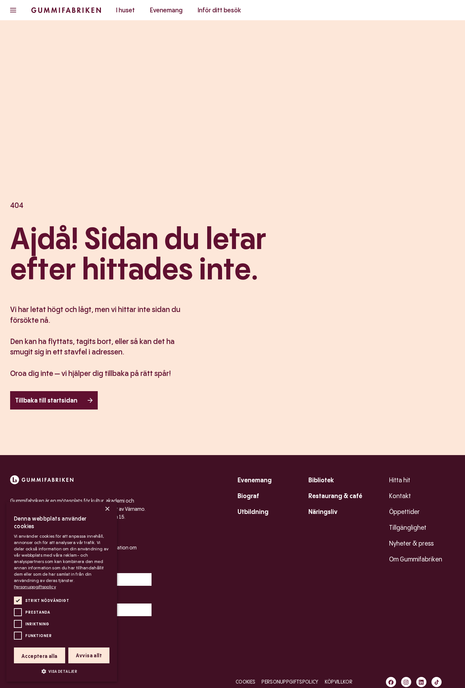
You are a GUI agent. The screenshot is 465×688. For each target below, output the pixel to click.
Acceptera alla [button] (40, 656)
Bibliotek (321, 480)
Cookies (245, 682)
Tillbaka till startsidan (46, 400)
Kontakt (400, 496)
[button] (61, 671)
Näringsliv (323, 512)
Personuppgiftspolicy (290, 682)
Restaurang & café (335, 496)
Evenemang (166, 10)
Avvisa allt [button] (89, 656)
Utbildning (253, 512)
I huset (125, 10)
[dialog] (61, 592)
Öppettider (404, 512)
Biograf (248, 496)
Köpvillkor (338, 682)
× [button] (107, 509)
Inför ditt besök (219, 10)
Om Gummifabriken (415, 559)
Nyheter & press (411, 543)
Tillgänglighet (407, 527)
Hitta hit (399, 480)
